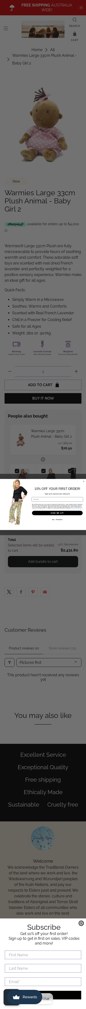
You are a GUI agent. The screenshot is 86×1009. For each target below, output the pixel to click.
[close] (81, 923)
